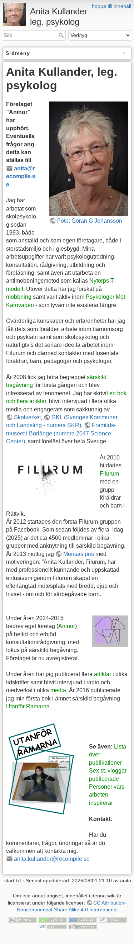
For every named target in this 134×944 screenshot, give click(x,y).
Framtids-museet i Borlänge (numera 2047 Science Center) (61, 433)
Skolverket (27, 417)
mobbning (18, 297)
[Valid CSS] (52, 926)
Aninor (66, 626)
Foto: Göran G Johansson (89, 221)
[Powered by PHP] (82, 919)
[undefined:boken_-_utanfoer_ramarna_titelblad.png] (42, 770)
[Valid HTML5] (112, 919)
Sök (62, 35)
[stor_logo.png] (110, 631)
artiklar (102, 674)
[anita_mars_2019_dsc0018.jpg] (88, 158)
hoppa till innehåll (111, 6)
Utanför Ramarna (28, 706)
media (58, 690)
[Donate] (52, 919)
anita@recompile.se (20, 176)
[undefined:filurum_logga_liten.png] (47, 476)
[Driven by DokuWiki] (82, 926)
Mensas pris (78, 554)
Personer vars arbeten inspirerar (106, 795)
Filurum (109, 474)
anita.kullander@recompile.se (52, 859)
